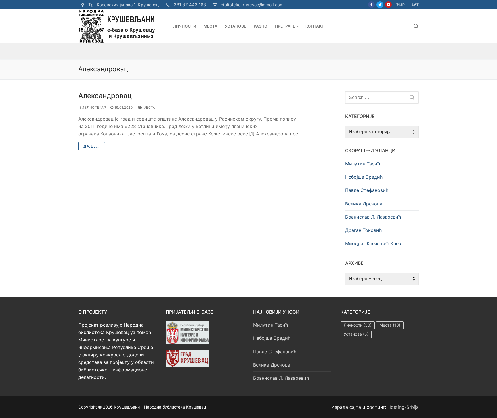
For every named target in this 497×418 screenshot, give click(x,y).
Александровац (105, 95)
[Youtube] (388, 4)
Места (148, 108)
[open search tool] (416, 26)
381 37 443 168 (190, 4)
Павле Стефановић (366, 190)
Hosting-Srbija (403, 407)
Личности (358, 324)
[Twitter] (379, 4)
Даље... (91, 146)
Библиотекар (92, 108)
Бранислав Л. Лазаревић (373, 217)
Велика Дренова (363, 204)
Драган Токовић (363, 230)
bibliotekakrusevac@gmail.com (252, 4)
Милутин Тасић (362, 164)
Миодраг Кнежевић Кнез (373, 243)
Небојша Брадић (364, 177)
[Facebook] (371, 4)
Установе (356, 334)
